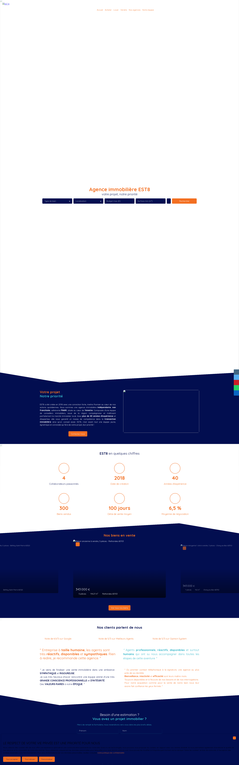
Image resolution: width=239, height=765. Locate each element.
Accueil (100, 10)
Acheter (108, 10)
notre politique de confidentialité (110, 753)
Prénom (82, 730)
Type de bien (50, 201)
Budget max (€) (114, 201)
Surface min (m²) (145, 201)
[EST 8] (9, 10)
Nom (124, 730)
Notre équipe (148, 10)
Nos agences (135, 10)
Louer (116, 10)
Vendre (123, 10)
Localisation (81, 201)
